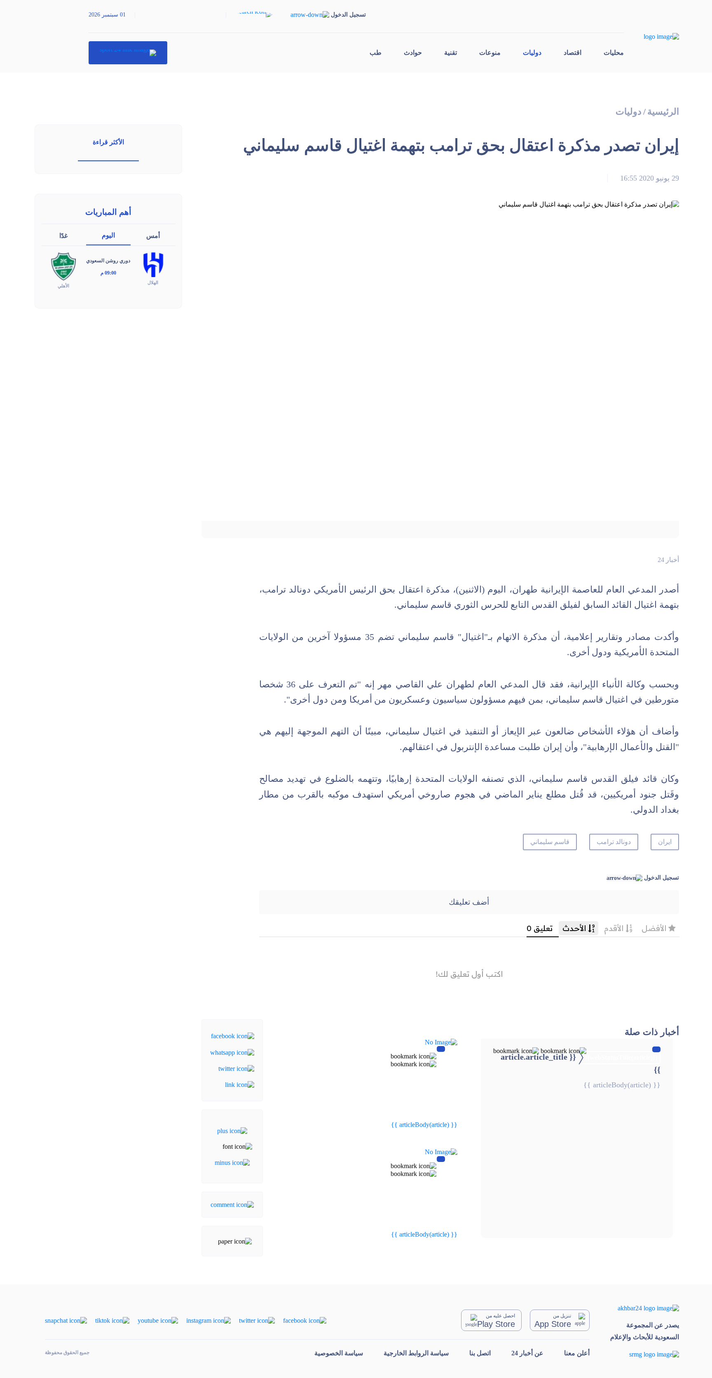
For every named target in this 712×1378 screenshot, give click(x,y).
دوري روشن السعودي (108, 260)
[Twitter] (236, 1068)
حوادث (413, 52)
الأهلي (63, 285)
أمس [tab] (153, 235)
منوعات (490, 52)
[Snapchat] (66, 1320)
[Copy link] (239, 1084)
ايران (665, 841)
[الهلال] (153, 264)
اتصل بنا (480, 1353)
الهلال (153, 282)
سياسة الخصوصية (338, 1353)
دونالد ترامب (614, 841)
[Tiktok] (112, 1320)
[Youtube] (158, 1320)
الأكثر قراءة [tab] (108, 142)
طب (376, 52)
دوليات (532, 52)
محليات (614, 52)
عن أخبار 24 (527, 1353)
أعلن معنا (577, 1353)
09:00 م (108, 273)
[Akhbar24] (644, 1308)
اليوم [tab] (108, 235)
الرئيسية (663, 111)
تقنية (450, 52)
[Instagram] (208, 1320)
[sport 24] (128, 52)
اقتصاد (572, 52)
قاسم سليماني (549, 841)
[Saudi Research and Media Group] (644, 1354)
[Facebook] (232, 1035)
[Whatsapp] (232, 1051)
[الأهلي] (63, 265)
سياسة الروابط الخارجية (416, 1353)
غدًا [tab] (63, 235)
